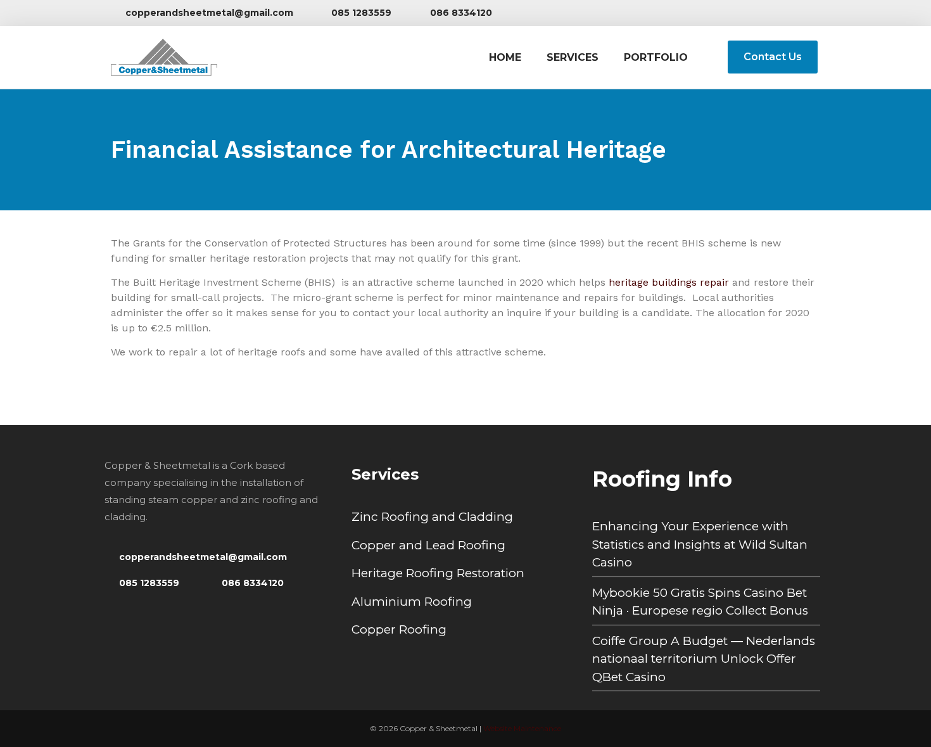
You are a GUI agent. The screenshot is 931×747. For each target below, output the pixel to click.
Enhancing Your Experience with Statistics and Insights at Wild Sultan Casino (700, 544)
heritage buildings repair (669, 282)
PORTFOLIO (656, 57)
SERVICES (572, 57)
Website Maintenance (522, 728)
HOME (505, 57)
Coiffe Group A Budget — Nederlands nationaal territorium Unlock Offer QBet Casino (703, 659)
